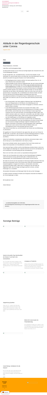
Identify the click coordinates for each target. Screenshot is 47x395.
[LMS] (25, 12)
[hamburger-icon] (22, 11)
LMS (28, 11)
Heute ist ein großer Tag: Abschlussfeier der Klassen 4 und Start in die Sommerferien (13, 257)
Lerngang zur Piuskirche (30, 261)
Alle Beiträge (6, 62)
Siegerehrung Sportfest (8, 302)
